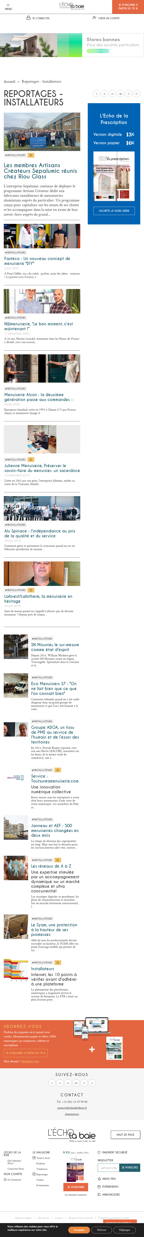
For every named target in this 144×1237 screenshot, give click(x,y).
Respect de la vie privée (81, 1217)
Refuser (101, 1230)
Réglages (124, 1230)
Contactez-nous (16, 1168)
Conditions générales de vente (113, 1217)
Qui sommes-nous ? (15, 1162)
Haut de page (125, 1134)
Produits (40, 1163)
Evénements (42, 1185)
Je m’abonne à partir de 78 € (26, 1053)
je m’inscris (130, 1167)
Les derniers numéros (76, 1194)
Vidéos (40, 1179)
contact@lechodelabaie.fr (72, 1108)
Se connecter (14, 1179)
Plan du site (43, 1217)
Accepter (79, 1230)
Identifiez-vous (30, 1061)
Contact (59, 1217)
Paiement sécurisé (114, 1152)
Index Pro (108, 1179)
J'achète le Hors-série (114, 211)
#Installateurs (15, 155)
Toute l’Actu (43, 1158)
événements (109, 1186)
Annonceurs (72, 1114)
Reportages (42, 1174)
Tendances (41, 1169)
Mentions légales (23, 1217)
